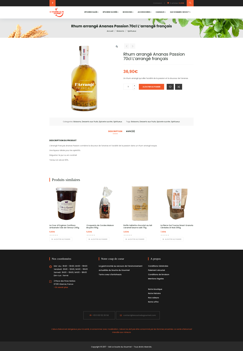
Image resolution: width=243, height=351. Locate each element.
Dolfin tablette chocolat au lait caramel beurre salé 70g (137, 226)
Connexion (157, 3)
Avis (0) (130, 131)
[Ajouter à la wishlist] (170, 87)
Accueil (110, 31)
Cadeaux (160, 12)
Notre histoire (154, 293)
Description (115, 131)
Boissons (127, 12)
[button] (174, 3)
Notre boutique (155, 289)
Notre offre (153, 302)
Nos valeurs (153, 297)
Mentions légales (156, 278)
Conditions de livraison (158, 274)
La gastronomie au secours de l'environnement (120, 266)
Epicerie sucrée (110, 12)
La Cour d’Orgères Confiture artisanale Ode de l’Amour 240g (64, 226)
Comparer (178, 87)
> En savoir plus (61, 287)
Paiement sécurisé (156, 270)
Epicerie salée (90, 12)
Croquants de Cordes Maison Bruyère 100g (100, 226)
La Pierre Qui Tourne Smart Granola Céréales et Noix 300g (176, 226)
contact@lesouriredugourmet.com (139, 315)
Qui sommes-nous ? (179, 12)
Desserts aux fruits (90, 121)
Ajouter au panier (151, 87)
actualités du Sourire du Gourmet (114, 270)
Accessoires (144, 12)
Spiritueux (132, 31)
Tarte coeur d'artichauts (110, 274)
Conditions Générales (158, 266)
